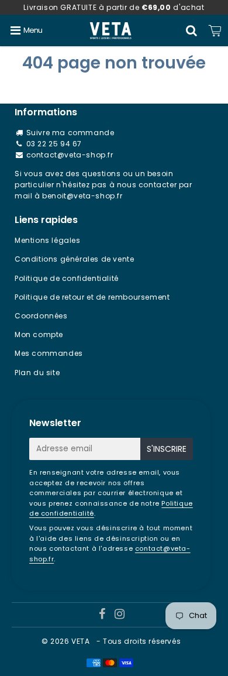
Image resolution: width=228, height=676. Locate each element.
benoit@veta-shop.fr (82, 196)
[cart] (215, 30)
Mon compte (39, 334)
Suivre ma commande (70, 133)
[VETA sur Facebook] (103, 615)
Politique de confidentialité (67, 278)
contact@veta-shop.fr (69, 155)
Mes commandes (49, 353)
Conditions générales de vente (74, 259)
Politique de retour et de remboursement (92, 297)
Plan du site (37, 373)
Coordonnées (41, 316)
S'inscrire (166, 449)
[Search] (191, 30)
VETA (81, 641)
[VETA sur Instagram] (120, 615)
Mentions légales (48, 240)
